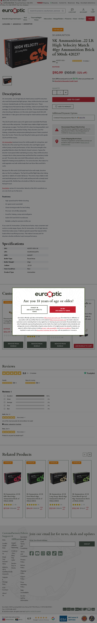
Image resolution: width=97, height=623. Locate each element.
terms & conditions (65, 328)
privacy (44, 328)
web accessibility (52, 328)
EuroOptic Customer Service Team (47, 330)
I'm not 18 (34, 309)
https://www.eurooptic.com (52, 318)
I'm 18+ (62, 310)
